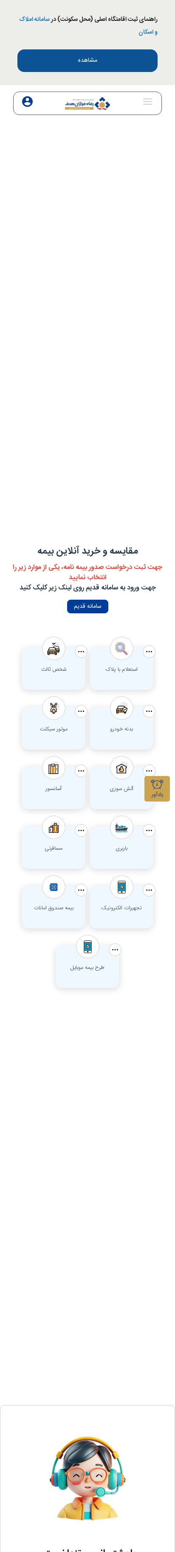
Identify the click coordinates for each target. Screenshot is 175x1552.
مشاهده (87, 60)
